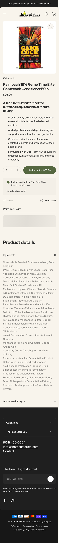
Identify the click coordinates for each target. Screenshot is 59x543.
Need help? (50, 200)
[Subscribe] (48, 489)
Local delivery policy (20, 540)
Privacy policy (27, 536)
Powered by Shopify (40, 531)
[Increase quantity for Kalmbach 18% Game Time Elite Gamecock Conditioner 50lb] (17, 170)
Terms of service (40, 536)
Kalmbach (8, 78)
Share (10, 200)
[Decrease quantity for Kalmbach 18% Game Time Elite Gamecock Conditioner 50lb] (6, 170)
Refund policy (15, 536)
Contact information (37, 540)
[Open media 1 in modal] (51, 26)
